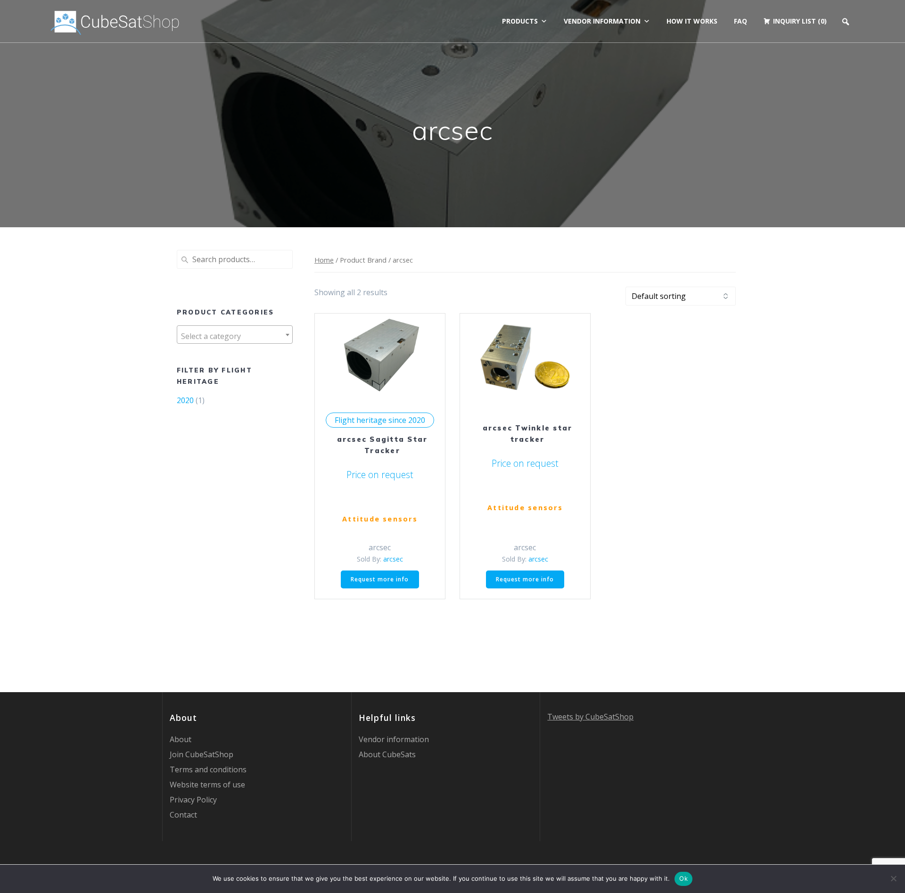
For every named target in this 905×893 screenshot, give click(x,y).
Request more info (380, 579)
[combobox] (235, 334)
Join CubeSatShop (201, 754)
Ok (683, 878)
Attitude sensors (380, 518)
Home (324, 260)
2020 (185, 400)
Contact (183, 815)
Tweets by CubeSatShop (590, 716)
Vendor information (602, 21)
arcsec (393, 558)
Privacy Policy (193, 799)
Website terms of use (207, 784)
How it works (691, 21)
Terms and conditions (208, 769)
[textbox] (234, 336)
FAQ (740, 21)
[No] (893, 878)
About (180, 739)
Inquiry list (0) (800, 21)
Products (520, 21)
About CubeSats (387, 754)
